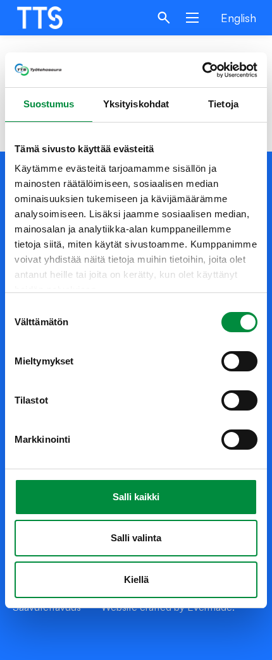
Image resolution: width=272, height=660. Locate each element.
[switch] (239, 361)
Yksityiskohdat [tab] (136, 104)
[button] (164, 17)
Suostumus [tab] (49, 104)
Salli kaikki (136, 496)
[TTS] (52, 17)
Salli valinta (136, 537)
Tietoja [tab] (223, 104)
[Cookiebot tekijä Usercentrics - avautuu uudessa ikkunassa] (202, 70)
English (238, 18)
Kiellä (136, 579)
